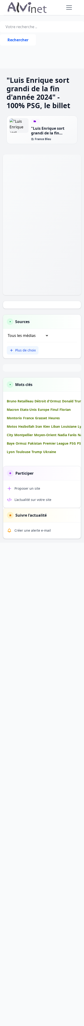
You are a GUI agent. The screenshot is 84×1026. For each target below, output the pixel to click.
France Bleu (43, 139)
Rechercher (17, 39)
